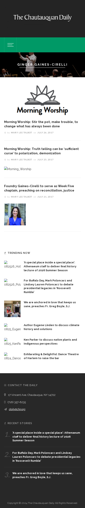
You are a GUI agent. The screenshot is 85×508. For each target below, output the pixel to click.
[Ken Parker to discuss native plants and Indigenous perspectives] (12, 342)
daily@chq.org (17, 409)
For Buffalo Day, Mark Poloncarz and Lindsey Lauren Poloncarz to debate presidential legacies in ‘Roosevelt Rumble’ (46, 456)
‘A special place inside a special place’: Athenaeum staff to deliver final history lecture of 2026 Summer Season (50, 266)
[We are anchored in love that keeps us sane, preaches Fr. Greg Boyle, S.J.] (12, 308)
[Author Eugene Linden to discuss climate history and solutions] (12, 327)
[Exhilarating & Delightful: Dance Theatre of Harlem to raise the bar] (12, 356)
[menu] (9, 44)
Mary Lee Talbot (21, 132)
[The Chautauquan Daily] (42, 17)
